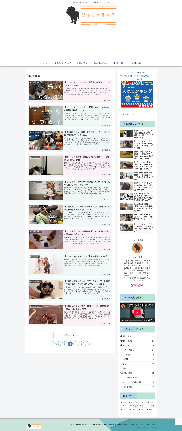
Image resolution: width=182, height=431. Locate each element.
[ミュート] (149, 320)
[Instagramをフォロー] (135, 285)
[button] (153, 114)
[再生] (122, 320)
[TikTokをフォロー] (142, 285)
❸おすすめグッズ (110, 424)
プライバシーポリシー (147, 424)
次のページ (70, 335)
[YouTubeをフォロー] (139, 285)
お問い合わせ (133, 424)
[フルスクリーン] (152, 320)
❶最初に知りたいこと (83, 424)
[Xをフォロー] (132, 285)
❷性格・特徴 (97, 424)
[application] (137, 312)
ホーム (72, 424)
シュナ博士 (137, 257)
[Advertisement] (91, 44)
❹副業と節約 (122, 424)
